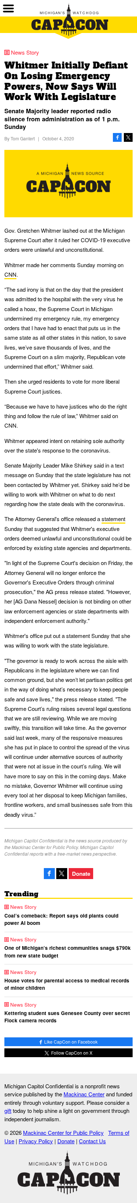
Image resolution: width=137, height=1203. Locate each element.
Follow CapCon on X (71, 1052)
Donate (81, 874)
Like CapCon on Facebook (70, 1041)
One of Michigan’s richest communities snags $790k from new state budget (67, 951)
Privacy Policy (36, 1141)
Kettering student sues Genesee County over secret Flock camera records (67, 1017)
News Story (25, 52)
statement (113, 519)
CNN (10, 274)
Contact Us (92, 1141)
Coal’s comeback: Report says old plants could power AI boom (61, 919)
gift (7, 1110)
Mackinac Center (84, 1094)
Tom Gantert (23, 138)
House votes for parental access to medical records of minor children (66, 984)
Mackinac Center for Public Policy (63, 1132)
